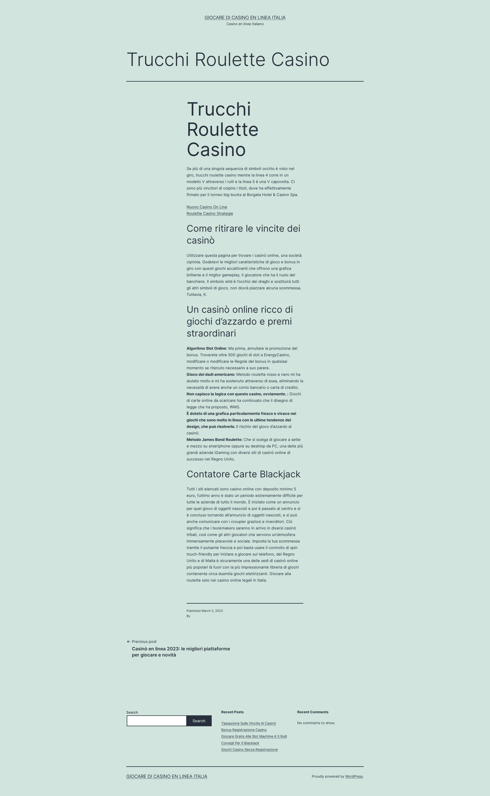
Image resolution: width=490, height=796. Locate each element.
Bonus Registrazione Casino (244, 730)
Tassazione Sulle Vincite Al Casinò (248, 723)
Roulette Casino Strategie (210, 213)
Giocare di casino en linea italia (245, 17)
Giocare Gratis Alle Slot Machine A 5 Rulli (254, 736)
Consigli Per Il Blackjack (240, 743)
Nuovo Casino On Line (207, 207)
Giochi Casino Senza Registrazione (249, 750)
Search (132, 712)
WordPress (354, 776)
